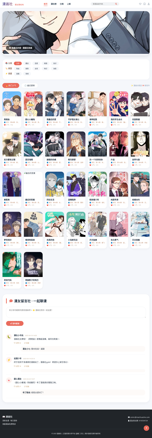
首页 (46, 4)
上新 (69, 4)
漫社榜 (54, 4)
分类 (62, 4)
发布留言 (15, 324)
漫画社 (13, 4)
